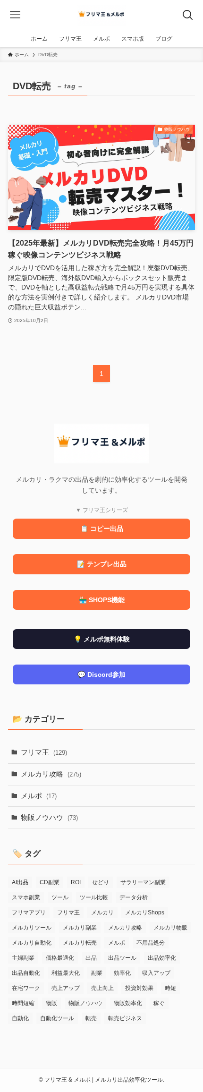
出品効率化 (162, 958)
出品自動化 (26, 973)
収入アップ (156, 973)
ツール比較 (94, 897)
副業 (96, 973)
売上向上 (102, 988)
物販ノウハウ (49, 817)
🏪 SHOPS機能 (102, 600)
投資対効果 (139, 988)
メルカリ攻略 (51, 774)
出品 (91, 958)
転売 (91, 1018)
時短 (170, 988)
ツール (59, 897)
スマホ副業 (26, 897)
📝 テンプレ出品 (102, 564)
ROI (76, 882)
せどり (100, 882)
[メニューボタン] (15, 15)
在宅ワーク (26, 988)
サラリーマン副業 (143, 882)
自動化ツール (57, 1018)
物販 (51, 1003)
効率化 (122, 973)
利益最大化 (65, 973)
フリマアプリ (29, 912)
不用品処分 (150, 942)
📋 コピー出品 (101, 528)
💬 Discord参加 (101, 674)
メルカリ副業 (80, 927)
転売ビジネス (125, 1018)
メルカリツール (31, 927)
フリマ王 (44, 752)
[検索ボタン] (188, 15)
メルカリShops (144, 912)
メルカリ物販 (170, 927)
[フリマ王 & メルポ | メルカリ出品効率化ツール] (102, 15)
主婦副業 (23, 958)
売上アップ (65, 988)
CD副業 (49, 882)
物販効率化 (128, 1003)
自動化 (20, 1018)
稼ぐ (159, 1003)
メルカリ (102, 912)
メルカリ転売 (80, 942)
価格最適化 (60, 958)
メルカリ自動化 (31, 942)
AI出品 (20, 882)
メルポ (39, 796)
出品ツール (122, 958)
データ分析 (133, 897)
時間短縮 (23, 1003)
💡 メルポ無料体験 (102, 639)
